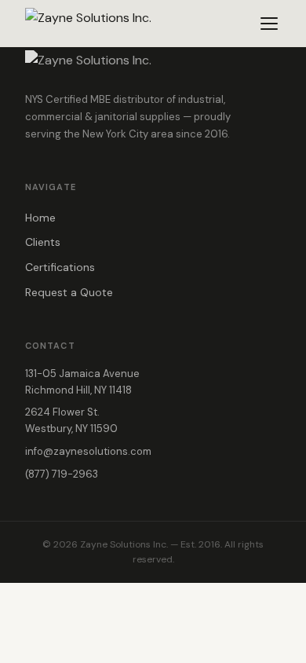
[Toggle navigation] (269, 23)
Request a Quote (69, 292)
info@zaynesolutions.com (88, 451)
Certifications (60, 267)
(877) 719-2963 (61, 474)
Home (40, 218)
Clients (42, 242)
